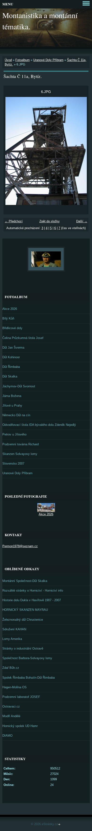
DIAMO (7, 735)
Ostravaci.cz (11, 706)
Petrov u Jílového (14, 434)
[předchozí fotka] (11, 151)
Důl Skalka (9, 376)
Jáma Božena (11, 396)
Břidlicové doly (12, 328)
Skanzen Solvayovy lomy (19, 454)
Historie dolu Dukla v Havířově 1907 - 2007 (31, 600)
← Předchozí (14, 221)
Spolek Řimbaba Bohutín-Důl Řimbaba (28, 677)
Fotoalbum (22, 60)
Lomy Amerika (12, 639)
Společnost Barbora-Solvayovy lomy (27, 658)
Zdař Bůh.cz (10, 667)
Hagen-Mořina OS (14, 687)
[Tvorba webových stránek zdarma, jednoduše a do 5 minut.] (59, 824)
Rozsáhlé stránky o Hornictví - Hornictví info (32, 590)
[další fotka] (80, 151)
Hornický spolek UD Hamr (20, 726)
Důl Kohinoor (11, 357)
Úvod (8, 60)
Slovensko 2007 (13, 463)
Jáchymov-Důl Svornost (18, 386)
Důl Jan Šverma (13, 347)
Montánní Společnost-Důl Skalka (24, 581)
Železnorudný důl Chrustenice (22, 619)
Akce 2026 (9, 309)
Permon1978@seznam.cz (20, 546)
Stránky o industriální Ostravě (22, 648)
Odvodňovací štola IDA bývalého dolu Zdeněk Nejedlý (39, 425)
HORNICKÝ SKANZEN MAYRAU (25, 610)
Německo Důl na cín (16, 415)
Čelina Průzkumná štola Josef (22, 338)
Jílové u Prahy (12, 405)
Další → (81, 221)
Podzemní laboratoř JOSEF (21, 697)
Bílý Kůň (8, 318)
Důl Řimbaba (11, 367)
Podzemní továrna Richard (20, 444)
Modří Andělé (11, 716)
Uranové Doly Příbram (48, 60)
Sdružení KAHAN (14, 629)
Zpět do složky (49, 221)
